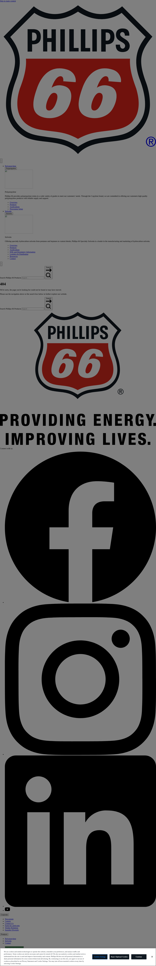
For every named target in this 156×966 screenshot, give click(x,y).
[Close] (152, 956)
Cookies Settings (100, 957)
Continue (139, 957)
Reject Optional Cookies (119, 957)
